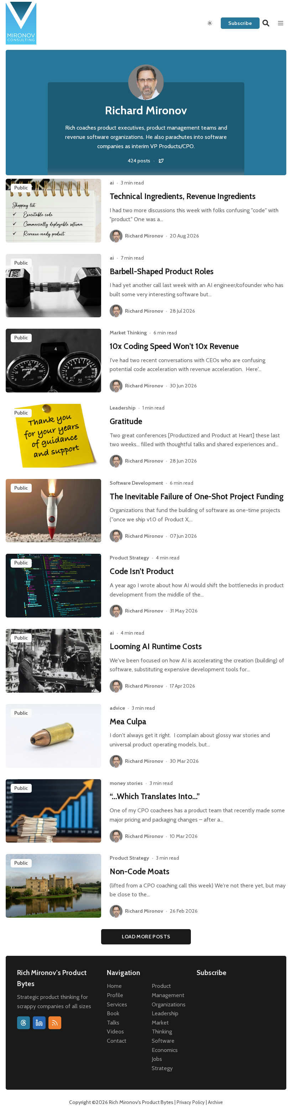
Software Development (136, 483)
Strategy (162, 1068)
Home (114, 986)
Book (113, 1013)
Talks (113, 1022)
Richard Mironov (144, 236)
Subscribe (240, 23)
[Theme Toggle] (209, 23)
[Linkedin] (39, 1022)
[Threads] (23, 1022)
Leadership (123, 408)
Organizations (169, 1004)
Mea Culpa (128, 721)
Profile (115, 995)
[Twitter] (161, 160)
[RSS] (54, 1022)
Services (117, 1004)
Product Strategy (129, 557)
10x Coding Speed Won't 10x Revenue (174, 346)
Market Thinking (128, 332)
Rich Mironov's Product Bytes (141, 1102)
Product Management (168, 991)
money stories (126, 783)
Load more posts (146, 936)
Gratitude (126, 421)
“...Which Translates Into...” (155, 796)
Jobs (157, 1059)
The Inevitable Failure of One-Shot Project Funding (196, 496)
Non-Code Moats (140, 871)
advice (117, 708)
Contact (116, 1040)
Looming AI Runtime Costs (156, 646)
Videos (115, 1031)
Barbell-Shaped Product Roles (162, 271)
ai (112, 182)
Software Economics (165, 1045)
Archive (215, 1102)
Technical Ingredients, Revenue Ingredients (183, 196)
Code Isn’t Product (142, 571)
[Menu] (280, 23)
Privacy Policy (191, 1102)
